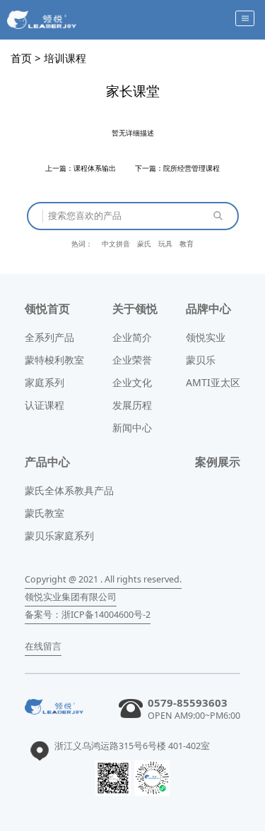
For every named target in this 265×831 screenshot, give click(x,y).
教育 (186, 244)
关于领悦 (135, 308)
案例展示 (217, 462)
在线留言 (43, 646)
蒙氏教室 (44, 513)
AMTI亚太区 (213, 382)
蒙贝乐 (201, 359)
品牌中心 (208, 308)
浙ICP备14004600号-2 (106, 615)
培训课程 (65, 58)
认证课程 (44, 405)
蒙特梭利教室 (54, 359)
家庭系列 (44, 382)
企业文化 (132, 382)
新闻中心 (132, 427)
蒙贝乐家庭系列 (59, 535)
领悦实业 (205, 337)
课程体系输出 (94, 168)
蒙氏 (144, 244)
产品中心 (47, 462)
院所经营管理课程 (191, 168)
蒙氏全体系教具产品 (69, 490)
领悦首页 (47, 308)
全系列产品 (49, 337)
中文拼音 (116, 244)
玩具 (165, 244)
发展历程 (132, 405)
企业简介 (132, 337)
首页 (21, 58)
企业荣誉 (132, 359)
